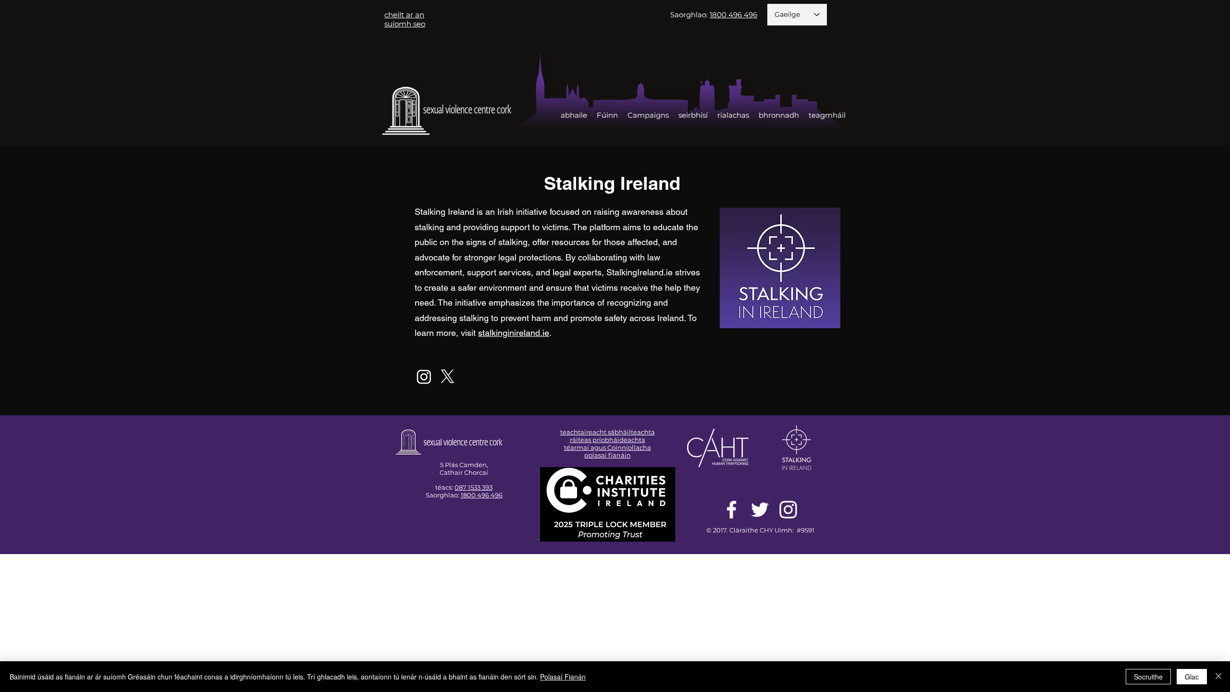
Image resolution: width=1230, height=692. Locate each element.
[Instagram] (424, 376)
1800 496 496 (482, 495)
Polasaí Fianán (563, 676)
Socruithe (1148, 676)
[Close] (1218, 676)
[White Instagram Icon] (788, 509)
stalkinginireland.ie (513, 333)
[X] (447, 376)
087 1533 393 (473, 487)
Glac (1192, 676)
